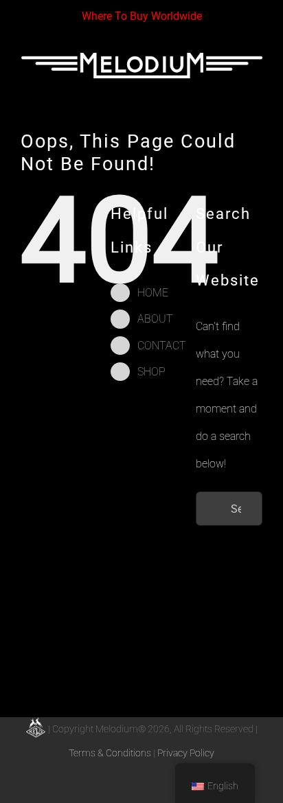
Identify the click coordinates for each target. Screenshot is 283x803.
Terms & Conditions (110, 752)
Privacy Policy (185, 752)
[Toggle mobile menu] (256, 91)
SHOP (151, 371)
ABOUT (155, 318)
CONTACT (161, 345)
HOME (152, 292)
